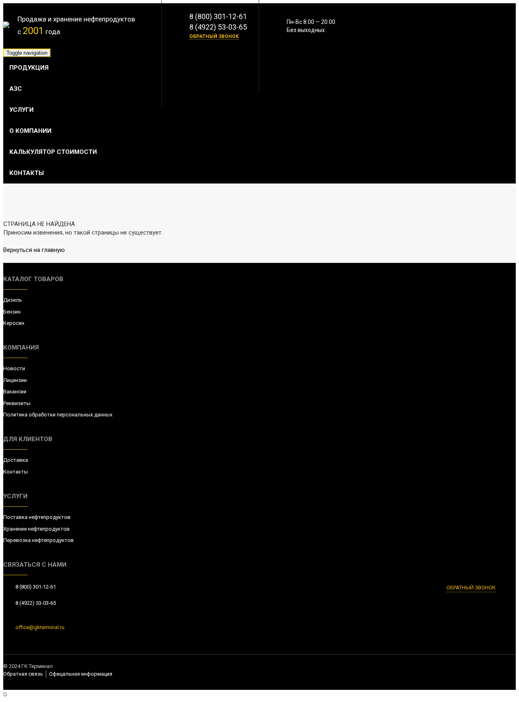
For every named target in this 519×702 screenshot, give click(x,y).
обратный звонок (214, 36)
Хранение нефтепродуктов (36, 529)
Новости (14, 368)
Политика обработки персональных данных (57, 415)
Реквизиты (16, 403)
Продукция (29, 67)
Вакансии (14, 391)
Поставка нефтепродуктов (37, 517)
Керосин (13, 323)
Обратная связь (23, 674)
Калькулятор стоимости (53, 152)
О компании (30, 130)
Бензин (12, 312)
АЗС (15, 88)
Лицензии (15, 380)
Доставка (15, 460)
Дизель (12, 300)
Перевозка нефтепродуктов (38, 540)
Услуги (21, 109)
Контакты (26, 173)
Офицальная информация (80, 674)
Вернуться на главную (34, 250)
